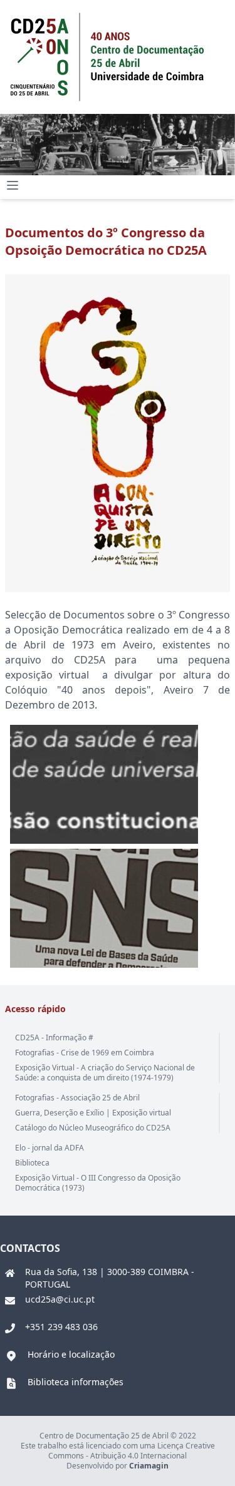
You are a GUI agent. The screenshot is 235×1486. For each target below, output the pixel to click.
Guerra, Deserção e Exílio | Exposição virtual (93, 1112)
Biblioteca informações (75, 1382)
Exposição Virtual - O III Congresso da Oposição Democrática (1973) (97, 1182)
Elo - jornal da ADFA (49, 1147)
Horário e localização (71, 1354)
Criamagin (149, 1465)
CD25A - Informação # (54, 1037)
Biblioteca (32, 1162)
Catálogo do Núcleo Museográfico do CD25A (92, 1127)
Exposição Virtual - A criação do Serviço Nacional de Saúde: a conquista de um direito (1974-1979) (105, 1072)
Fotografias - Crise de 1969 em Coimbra (84, 1052)
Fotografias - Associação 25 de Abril (77, 1097)
